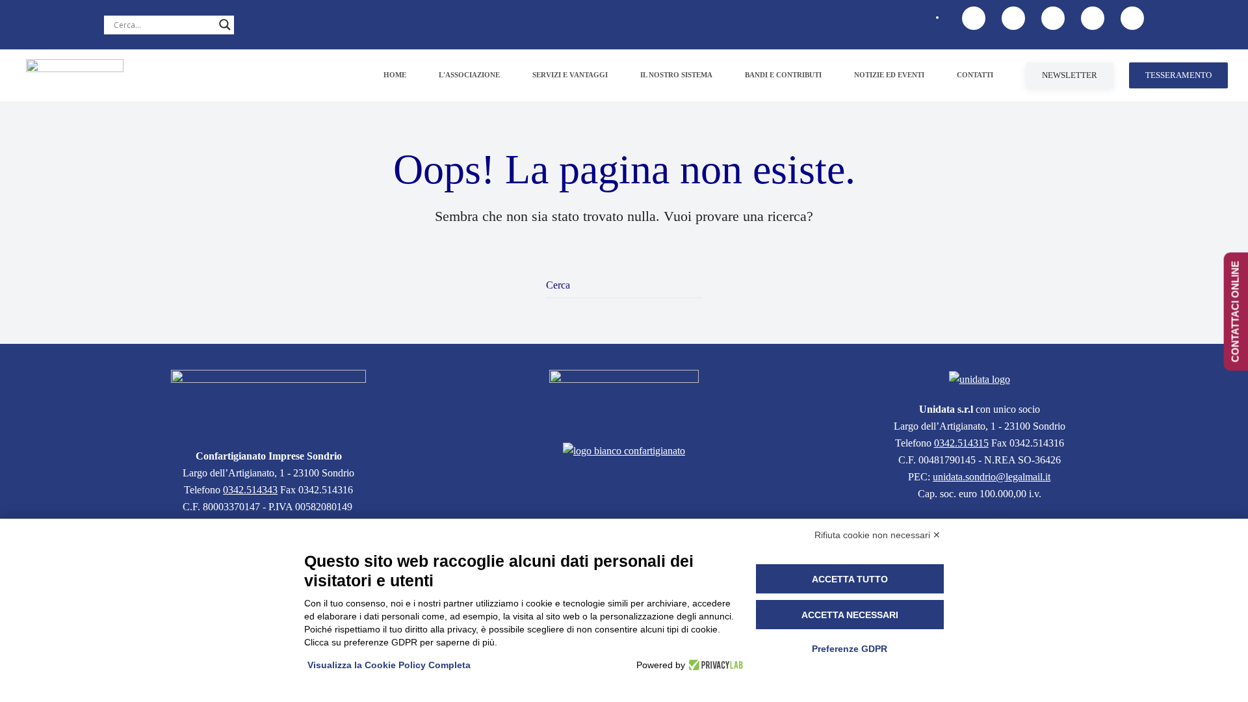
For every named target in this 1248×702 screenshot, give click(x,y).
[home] (268, 401)
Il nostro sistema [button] (676, 75)
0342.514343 (250, 489)
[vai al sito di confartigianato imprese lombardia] (624, 398)
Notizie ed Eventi (889, 75)
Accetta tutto (850, 579)
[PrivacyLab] (714, 664)
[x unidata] (1013, 18)
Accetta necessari (849, 615)
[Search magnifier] (225, 25)
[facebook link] (973, 18)
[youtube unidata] (1053, 18)
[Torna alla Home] (75, 75)
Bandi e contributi (783, 75)
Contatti (975, 75)
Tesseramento (1178, 75)
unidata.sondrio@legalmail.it (991, 476)
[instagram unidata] (1132, 18)
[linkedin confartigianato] (1092, 18)
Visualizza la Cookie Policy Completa (389, 665)
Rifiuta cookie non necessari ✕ (877, 535)
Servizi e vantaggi (570, 75)
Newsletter (1069, 75)
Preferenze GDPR (849, 649)
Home (395, 75)
